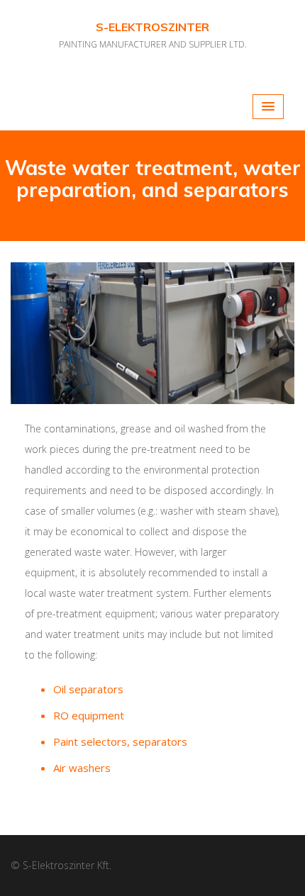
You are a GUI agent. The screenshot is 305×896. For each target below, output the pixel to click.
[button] (268, 106)
